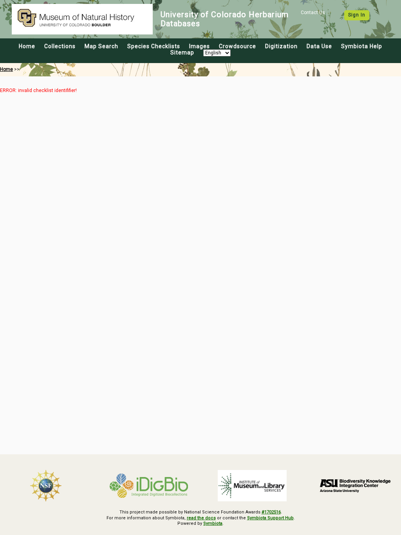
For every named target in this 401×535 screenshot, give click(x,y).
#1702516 (271, 512)
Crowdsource (237, 46)
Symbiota (212, 523)
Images (199, 46)
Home (27, 46)
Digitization (281, 46)
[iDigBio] (149, 486)
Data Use (319, 46)
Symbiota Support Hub (270, 518)
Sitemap (182, 52)
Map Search (101, 46)
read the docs (201, 518)
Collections (60, 46)
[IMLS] (252, 485)
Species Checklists (153, 46)
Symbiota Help (361, 46)
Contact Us (313, 12)
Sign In (356, 15)
